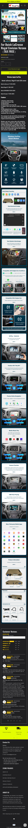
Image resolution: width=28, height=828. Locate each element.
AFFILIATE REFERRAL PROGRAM (10, 787)
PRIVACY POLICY (7, 781)
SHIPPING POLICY (7, 775)
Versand (2, 59)
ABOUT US (5, 772)
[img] (10, 656)
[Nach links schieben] (1, 38)
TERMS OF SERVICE (7, 784)
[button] (2, 5)
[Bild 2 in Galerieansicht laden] (14, 38)
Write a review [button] (14, 637)
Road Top (12, 827)
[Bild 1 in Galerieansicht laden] (6, 38)
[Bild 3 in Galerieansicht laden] (21, 38)
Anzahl (2, 61)
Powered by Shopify (17, 827)
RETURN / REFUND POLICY (9, 778)
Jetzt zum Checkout (14, 72)
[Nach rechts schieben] (26, 38)
